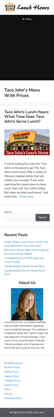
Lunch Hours (11, 385)
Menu (7, 389)
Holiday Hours (12, 380)
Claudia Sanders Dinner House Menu (24, 266)
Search (8, 212)
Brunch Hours (12, 367)
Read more (26, 196)
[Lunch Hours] (27, 7)
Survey (8, 393)
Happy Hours (11, 376)
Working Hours (13, 398)
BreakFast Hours (13, 363)
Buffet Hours (11, 372)
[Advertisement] (27, 52)
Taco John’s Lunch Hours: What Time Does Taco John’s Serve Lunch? (26, 116)
